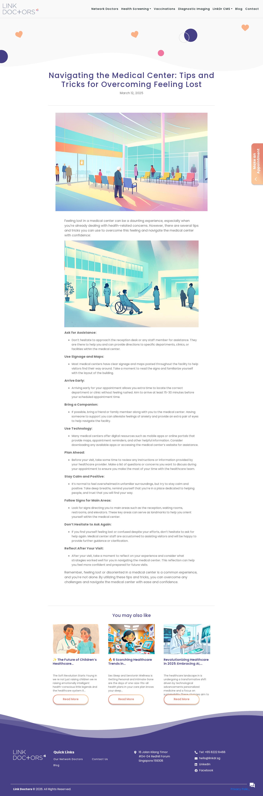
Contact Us (100, 759)
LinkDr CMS (221, 9)
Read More (71, 699)
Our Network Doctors (68, 759)
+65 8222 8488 (215, 752)
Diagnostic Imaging (194, 9)
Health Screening (135, 9)
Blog (238, 9)
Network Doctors (104, 9)
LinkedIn (204, 764)
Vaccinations (164, 9)
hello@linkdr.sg (209, 758)
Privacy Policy (240, 789)
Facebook (206, 770)
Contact (252, 9)
